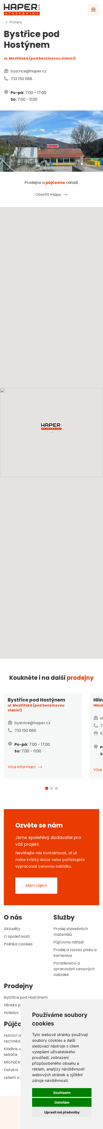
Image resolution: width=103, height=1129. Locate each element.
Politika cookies (18, 944)
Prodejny (16, 22)
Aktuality (12, 929)
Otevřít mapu (48, 194)
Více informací (22, 767)
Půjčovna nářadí (68, 942)
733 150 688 (21, 79)
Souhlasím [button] (62, 1093)
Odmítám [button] (61, 1102)
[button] (51, 428)
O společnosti (17, 936)
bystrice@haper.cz (28, 71)
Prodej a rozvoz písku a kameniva (75, 952)
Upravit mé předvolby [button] (62, 1112)
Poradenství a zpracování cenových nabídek (74, 968)
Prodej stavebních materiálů (70, 931)
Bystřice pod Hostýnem (26, 997)
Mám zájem (36, 885)
